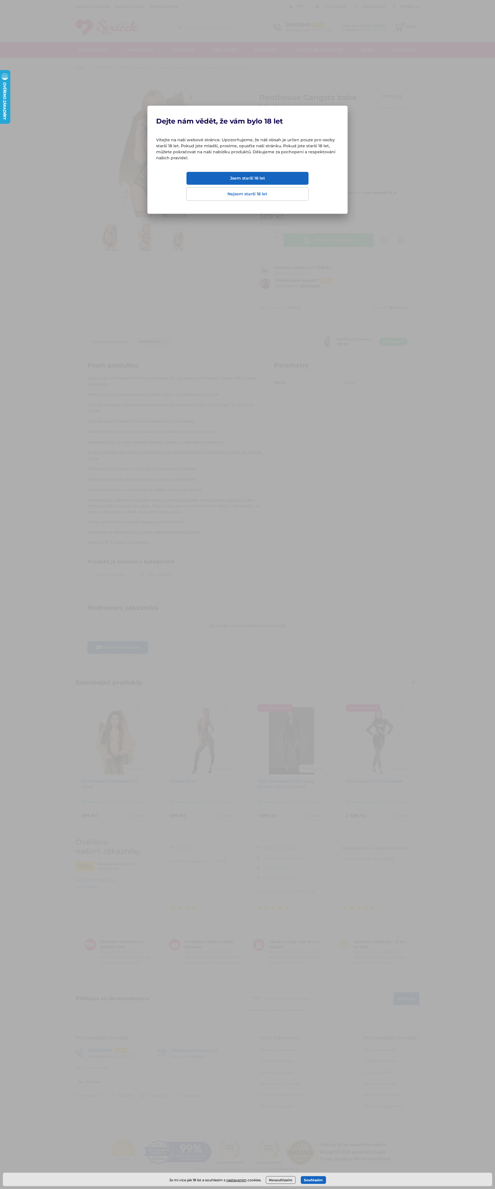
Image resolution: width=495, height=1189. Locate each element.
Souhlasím (313, 1180)
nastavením (236, 1180)
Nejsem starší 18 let (247, 193)
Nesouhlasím (280, 1180)
